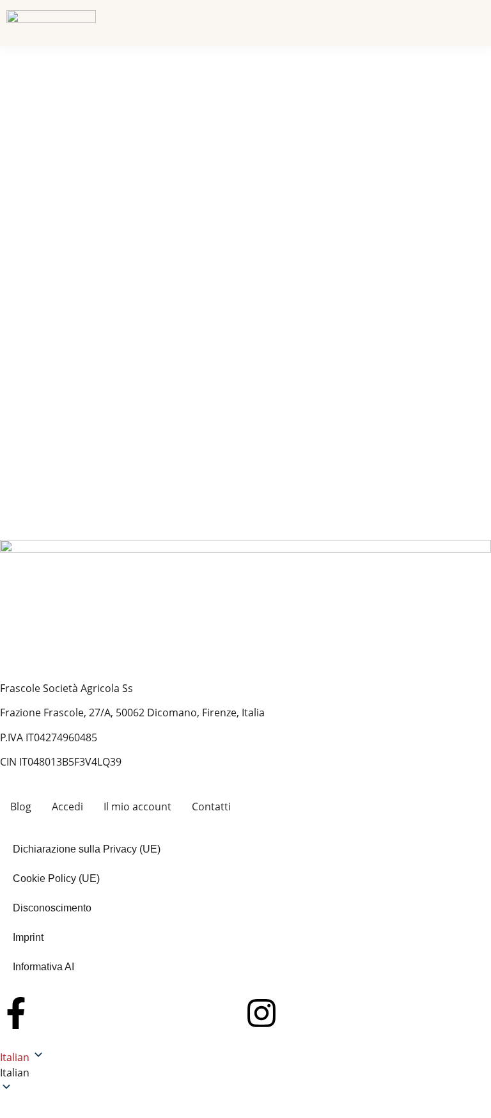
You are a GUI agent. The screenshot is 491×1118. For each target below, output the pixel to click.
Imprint (28, 937)
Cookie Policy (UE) (56, 878)
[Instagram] (261, 1013)
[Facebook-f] (16, 1013)
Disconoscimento (52, 907)
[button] (245, 1072)
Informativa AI (43, 966)
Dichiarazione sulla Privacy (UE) (86, 849)
